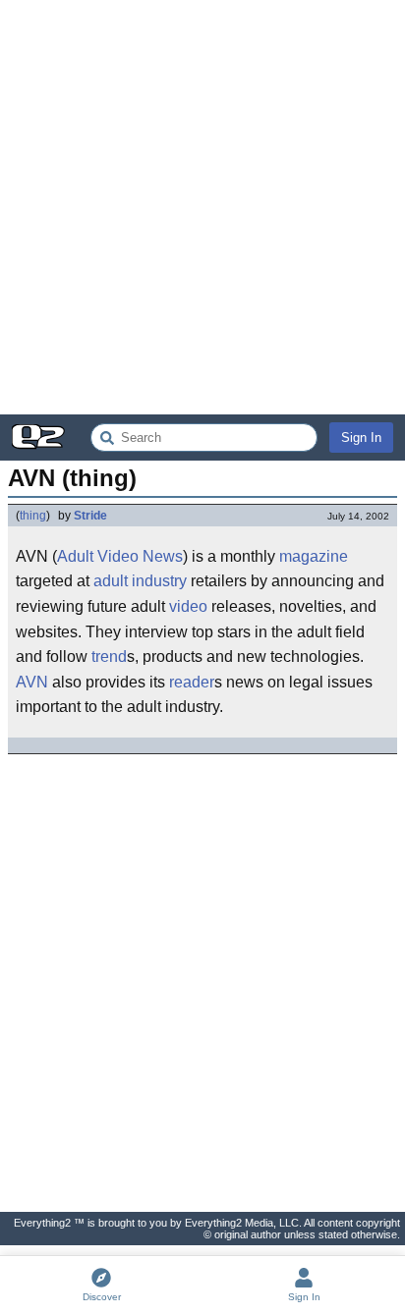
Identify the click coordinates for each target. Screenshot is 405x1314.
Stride (90, 515)
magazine (313, 556)
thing (33, 515)
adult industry (140, 581)
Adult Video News (120, 556)
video (188, 606)
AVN (32, 682)
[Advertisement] (202, 207)
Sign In (361, 437)
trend (109, 656)
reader (191, 682)
